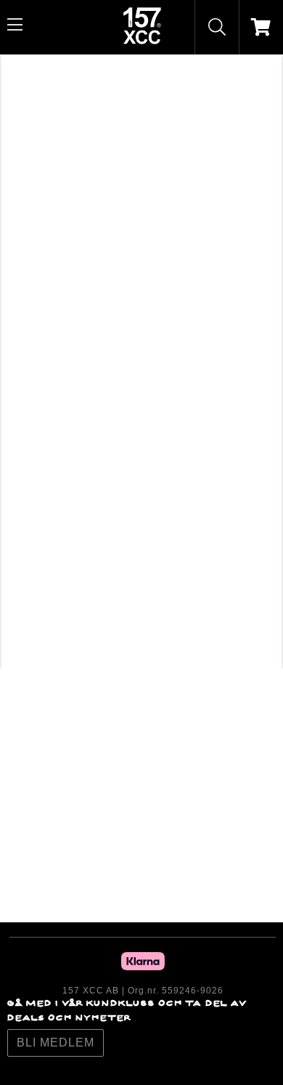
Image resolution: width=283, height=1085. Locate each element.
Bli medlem (55, 1042)
